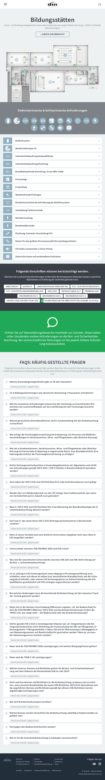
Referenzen (58, 762)
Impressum (28, 770)
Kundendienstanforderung (43, 764)
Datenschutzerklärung (42, 770)
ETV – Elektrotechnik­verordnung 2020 (24, 291)
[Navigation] (5, 4)
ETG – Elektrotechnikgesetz (85, 286)
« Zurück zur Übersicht (52, 34)
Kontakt (19, 770)
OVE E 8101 (52, 291)
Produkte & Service (22, 764)
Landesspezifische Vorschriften (52, 286)
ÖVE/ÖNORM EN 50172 (51, 296)
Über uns (19, 759)
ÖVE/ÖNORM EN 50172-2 (75, 296)
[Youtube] (94, 764)
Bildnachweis (56, 770)
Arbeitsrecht (12, 286)
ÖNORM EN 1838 (92, 291)
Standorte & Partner (23, 762)
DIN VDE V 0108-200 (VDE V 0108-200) (22, 300)
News (56, 764)
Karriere (36, 759)
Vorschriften (38, 762)
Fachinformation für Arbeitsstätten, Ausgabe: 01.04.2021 (69, 300)
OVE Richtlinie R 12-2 (71, 291)
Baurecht (27, 286)
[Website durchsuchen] (100, 5)
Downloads (59, 759)
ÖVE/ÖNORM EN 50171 (28, 296)
